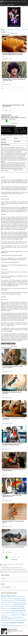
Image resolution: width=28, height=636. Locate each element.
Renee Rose (18, 620)
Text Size (13, 126)
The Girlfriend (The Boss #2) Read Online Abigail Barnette (13, 569)
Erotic (5, 4)
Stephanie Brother (19, 625)
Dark (21, 1)
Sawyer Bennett (9, 625)
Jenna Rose (4, 606)
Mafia (1, 4)
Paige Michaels (22, 618)
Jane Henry (11, 604)
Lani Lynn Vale (19, 610)
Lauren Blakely (4, 612)
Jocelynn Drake (8, 608)
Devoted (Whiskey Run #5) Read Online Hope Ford (12, 567)
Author (11, 1)
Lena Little (13, 612)
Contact (8, 4)
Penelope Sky (5, 620)
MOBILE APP (6, 1)
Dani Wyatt (17, 598)
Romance (3, 30)
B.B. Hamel (19, 596)
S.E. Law (7, 623)
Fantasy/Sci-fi (17, 29)
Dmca (12, 4)
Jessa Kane (11, 606)
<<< (2, 120)
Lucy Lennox (8, 615)
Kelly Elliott (8, 610)
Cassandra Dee (10, 598)
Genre (14, 1)
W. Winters (8, 627)
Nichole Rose (5, 619)
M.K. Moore (16, 615)
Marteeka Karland (11, 617)
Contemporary (10, 29)
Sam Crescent (9, 32)
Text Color (3, 126)
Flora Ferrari (9, 602)
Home (1, 1)
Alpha (24, 1)
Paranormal (24, 29)
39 (18, 120)
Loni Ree (21, 612)
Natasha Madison (19, 617)
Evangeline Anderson (9, 600)
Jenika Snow (20, 604)
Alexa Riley (8, 596)
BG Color (8, 126)
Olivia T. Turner (14, 619)
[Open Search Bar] (27, 4)
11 (12, 120)
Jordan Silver (18, 608)
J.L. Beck (5, 604)
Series (18, 1)
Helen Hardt (18, 602)
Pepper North (12, 620)
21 (14, 120)
